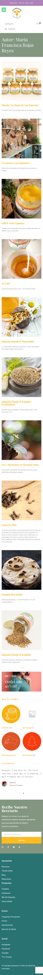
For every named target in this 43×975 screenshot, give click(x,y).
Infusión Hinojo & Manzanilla (18, 341)
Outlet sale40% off (13, 683)
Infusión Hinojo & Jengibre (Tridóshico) (16, 403)
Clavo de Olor (9, 524)
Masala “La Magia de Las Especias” (20, 105)
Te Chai (6, 283)
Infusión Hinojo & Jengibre (16, 654)
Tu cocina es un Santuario (15, 162)
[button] (4, 9)
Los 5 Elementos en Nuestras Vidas (20, 464)
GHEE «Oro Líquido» (13, 223)
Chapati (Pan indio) (12, 594)
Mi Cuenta (10, 29)
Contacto (9, 24)
